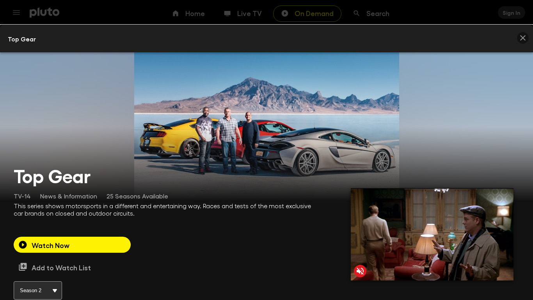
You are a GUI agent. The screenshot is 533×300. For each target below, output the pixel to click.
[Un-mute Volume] (360, 271)
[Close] (523, 38)
